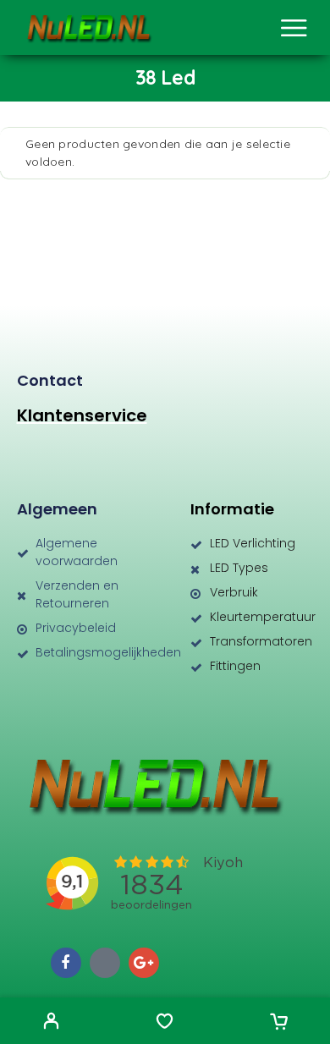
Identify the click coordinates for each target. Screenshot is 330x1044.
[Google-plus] (144, 963)
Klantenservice (82, 415)
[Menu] (293, 28)
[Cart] (279, 1023)
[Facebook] (66, 963)
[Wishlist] (164, 1023)
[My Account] (51, 1023)
